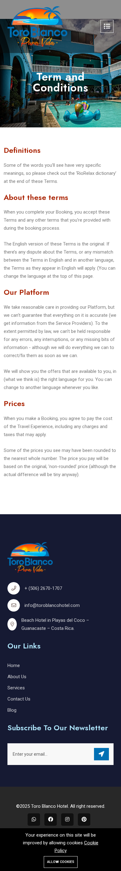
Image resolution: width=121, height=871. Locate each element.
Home (13, 665)
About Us (16, 676)
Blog (11, 710)
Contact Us (18, 699)
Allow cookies (60, 862)
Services (16, 688)
